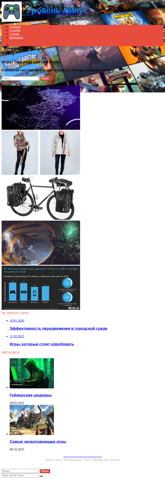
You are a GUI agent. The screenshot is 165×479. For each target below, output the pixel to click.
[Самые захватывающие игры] (86, 420)
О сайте (15, 30)
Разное (115, 460)
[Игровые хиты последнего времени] (82, 288)
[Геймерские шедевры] (86, 373)
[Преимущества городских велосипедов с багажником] (82, 198)
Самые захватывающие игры (38, 441)
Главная (15, 26)
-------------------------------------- (82, 456)
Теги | (88, 460)
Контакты (16, 37)
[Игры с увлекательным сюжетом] (82, 243)
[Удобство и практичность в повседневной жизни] (82, 153)
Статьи (14, 34)
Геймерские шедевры (31, 395)
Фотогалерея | (74, 460)
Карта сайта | (54, 460)
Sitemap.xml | (101, 460)
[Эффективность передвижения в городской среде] (82, 108)
